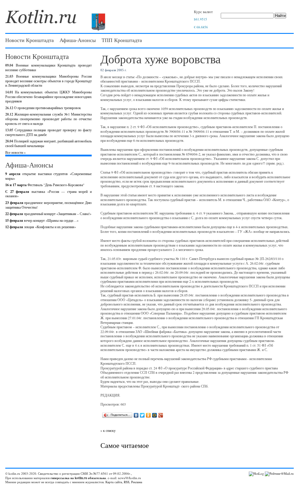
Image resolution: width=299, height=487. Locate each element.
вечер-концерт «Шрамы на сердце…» (42, 220)
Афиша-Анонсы (78, 39)
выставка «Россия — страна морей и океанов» (48, 193)
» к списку (108, 430)
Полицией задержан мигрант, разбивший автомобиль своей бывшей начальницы (48, 143)
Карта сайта (113, 482)
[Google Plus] (161, 415)
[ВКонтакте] (136, 415)
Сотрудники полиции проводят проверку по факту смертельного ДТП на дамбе (48, 132)
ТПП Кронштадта (122, 39)
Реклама (136, 482)
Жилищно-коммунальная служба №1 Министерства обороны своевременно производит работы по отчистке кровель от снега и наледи (48, 118)
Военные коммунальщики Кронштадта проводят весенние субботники (48, 67)
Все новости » (15, 152)
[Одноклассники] (148, 415)
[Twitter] (142, 415)
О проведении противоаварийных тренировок (47, 107)
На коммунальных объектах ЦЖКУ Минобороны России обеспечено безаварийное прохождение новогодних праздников (48, 96)
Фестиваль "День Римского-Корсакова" (44, 184)
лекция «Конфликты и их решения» (40, 226)
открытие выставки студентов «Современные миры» (48, 176)
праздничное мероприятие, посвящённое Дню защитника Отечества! (48, 205)
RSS (126, 482)
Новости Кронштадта (29, 39)
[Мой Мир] (155, 415)
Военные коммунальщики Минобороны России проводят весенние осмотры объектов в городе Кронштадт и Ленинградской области (48, 81)
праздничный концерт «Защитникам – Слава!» (48, 213)
